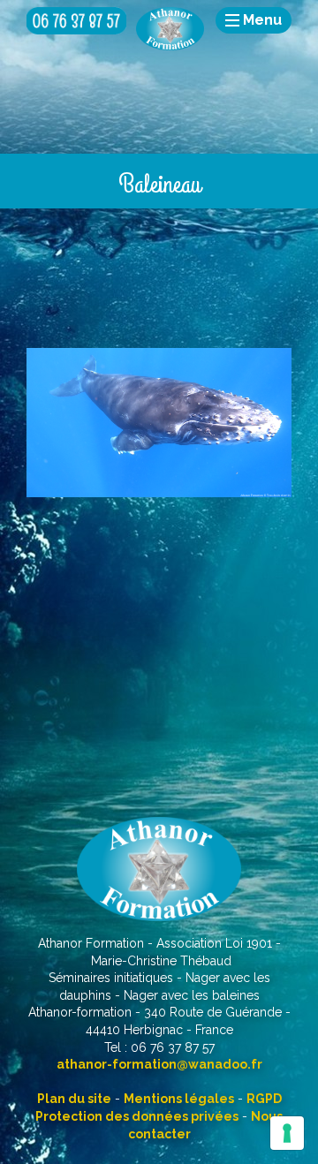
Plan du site (74, 1099)
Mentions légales (179, 1099)
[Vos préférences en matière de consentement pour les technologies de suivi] (287, 1133)
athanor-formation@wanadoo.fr (159, 1064)
